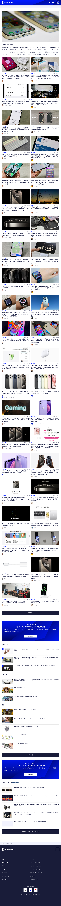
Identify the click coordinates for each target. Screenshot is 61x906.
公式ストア (4, 879)
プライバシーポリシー (35, 862)
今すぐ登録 (30, 636)
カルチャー (4, 872)
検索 (49, 2)
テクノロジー (5, 862)
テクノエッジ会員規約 (35, 869)
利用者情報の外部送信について (37, 866)
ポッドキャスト (5, 876)
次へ (30, 613)
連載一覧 (30, 755)
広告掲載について (34, 876)
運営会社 (32, 859)
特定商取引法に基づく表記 (36, 872)
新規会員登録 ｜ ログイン (58, 2)
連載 (3, 859)
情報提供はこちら (34, 879)
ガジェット (4, 866)
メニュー (53, 2)
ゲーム (3, 869)
